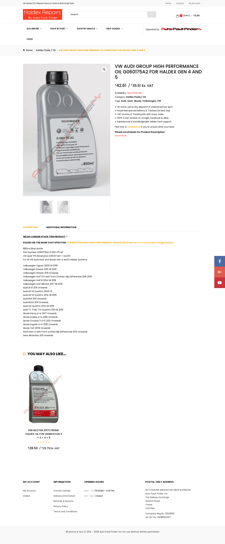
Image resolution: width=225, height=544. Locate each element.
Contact (180, 3)
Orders (26, 495)
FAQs (30, 39)
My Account (194, 3)
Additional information (61, 227)
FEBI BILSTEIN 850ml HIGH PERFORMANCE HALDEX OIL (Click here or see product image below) (120, 242)
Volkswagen (149, 100)
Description (30, 227)
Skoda (137, 100)
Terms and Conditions (65, 511)
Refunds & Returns (63, 501)
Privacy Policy (61, 506)
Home (168, 3)
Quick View (33, 456)
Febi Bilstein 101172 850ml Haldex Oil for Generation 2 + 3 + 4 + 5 (43, 434)
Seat (130, 100)
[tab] (30, 227)
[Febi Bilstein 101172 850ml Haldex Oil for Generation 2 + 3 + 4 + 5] (43, 393)
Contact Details (62, 490)
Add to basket (54, 456)
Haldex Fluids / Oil (46, 50)
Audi (123, 100)
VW (159, 100)
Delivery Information (64, 495)
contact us (134, 126)
